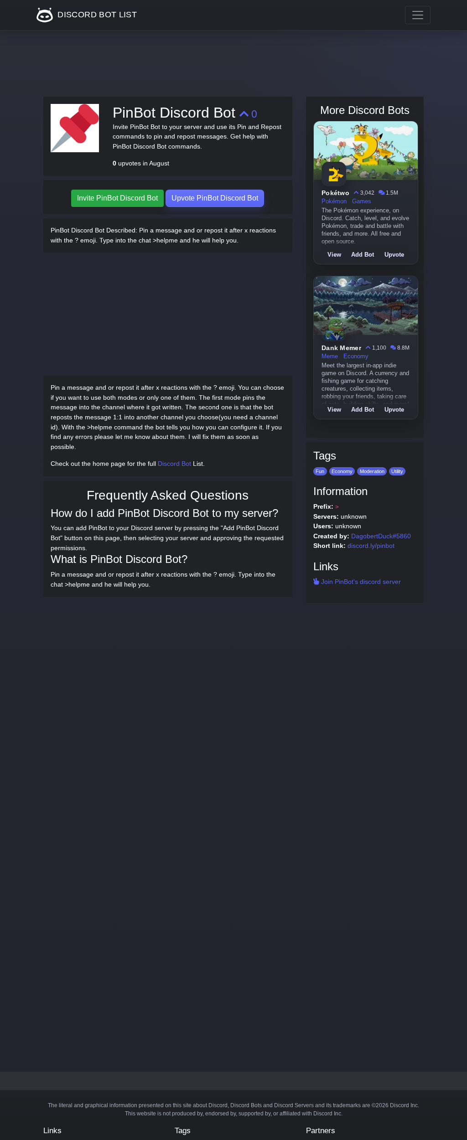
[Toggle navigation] (418, 15)
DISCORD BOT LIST (96, 14)
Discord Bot (174, 463)
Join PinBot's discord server (360, 581)
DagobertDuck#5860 (381, 536)
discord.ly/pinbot (371, 545)
